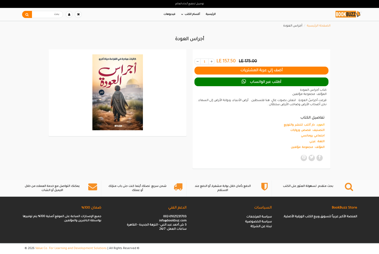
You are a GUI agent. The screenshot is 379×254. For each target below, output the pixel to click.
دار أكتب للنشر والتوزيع (299, 125)
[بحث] (27, 14)
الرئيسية (211, 14)
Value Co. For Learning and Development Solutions (71, 248)
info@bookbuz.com (173, 221)
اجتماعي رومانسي (313, 136)
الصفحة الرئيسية (318, 26)
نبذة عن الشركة (261, 226)
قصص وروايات (300, 130)
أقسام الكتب (192, 14)
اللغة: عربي (317, 141)
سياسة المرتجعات (259, 217)
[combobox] (42, 14)
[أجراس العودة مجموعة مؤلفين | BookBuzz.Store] (117, 92)
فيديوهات (169, 14)
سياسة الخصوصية (258, 222)
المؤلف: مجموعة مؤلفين (308, 147)
